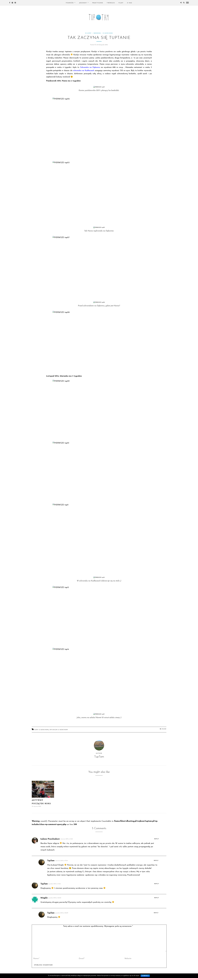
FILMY (121, 3)
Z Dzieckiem (108, 33)
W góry (88, 33)
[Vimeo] (12, 2)
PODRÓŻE (70, 3)
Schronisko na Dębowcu (90, 67)
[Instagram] (15, 2)
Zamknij (145, 975)
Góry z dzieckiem (41, 729)
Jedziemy (83, 3)
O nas (129, 3)
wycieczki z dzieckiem (59, 729)
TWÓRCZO (111, 3)
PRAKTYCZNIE (97, 3)
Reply (156, 839)
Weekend (97, 33)
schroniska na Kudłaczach (83, 71)
